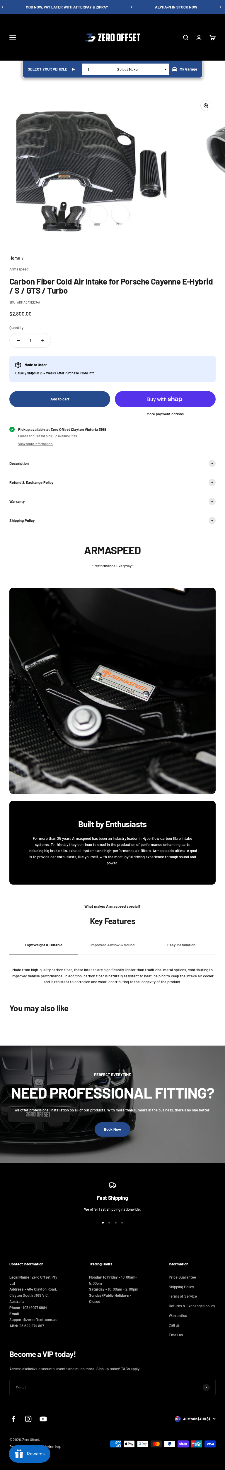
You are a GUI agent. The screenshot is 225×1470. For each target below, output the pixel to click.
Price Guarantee (182, 1277)
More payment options (165, 414)
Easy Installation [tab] (181, 945)
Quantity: (17, 327)
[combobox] (125, 69)
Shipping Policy (181, 1286)
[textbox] (128, 69)
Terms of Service (183, 1296)
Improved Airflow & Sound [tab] (112, 945)
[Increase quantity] (42, 340)
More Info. (88, 373)
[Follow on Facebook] (13, 1419)
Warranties (178, 1315)
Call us (174, 1325)
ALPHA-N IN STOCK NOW (168, 7)
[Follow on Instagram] (28, 1419)
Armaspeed (18, 269)
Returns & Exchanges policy (192, 1305)
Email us (176, 1334)
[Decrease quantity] (18, 340)
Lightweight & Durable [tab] (43, 945)
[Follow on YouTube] (43, 1419)
